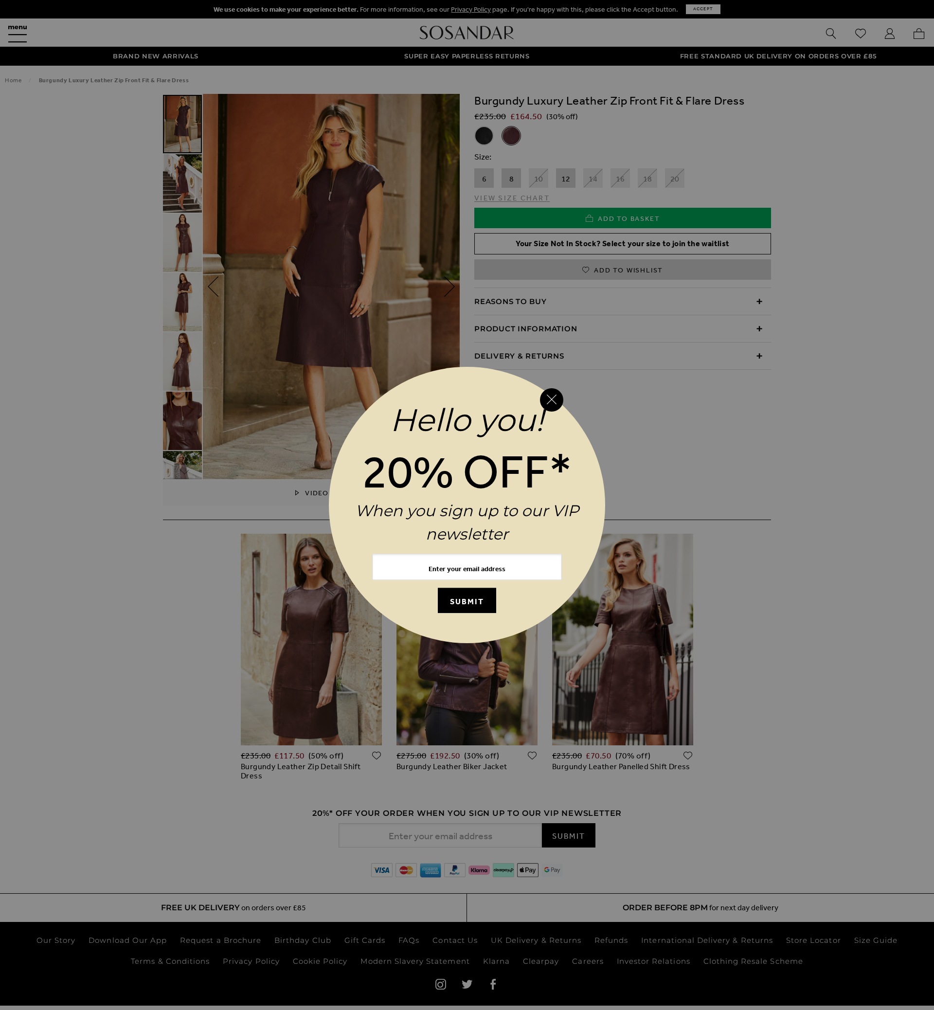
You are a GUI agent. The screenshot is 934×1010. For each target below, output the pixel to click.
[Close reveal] (551, 400)
